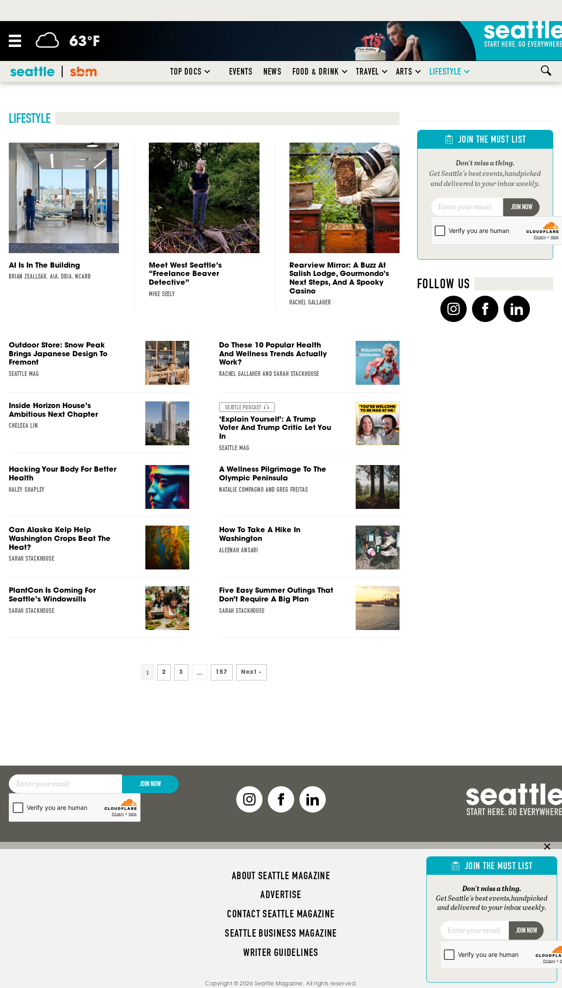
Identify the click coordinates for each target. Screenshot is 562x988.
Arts (404, 71)
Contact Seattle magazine (281, 914)
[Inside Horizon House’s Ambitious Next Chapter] (99, 427)
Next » (251, 672)
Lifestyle (445, 71)
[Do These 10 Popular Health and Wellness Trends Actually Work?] (309, 367)
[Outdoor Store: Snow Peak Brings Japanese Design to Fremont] (99, 367)
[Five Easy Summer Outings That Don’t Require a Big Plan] (309, 612)
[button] (207, 71)
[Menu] (15, 41)
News (272, 71)
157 (222, 672)
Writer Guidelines (281, 952)
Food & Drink (315, 71)
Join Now (521, 207)
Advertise (280, 894)
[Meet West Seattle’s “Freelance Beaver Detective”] (204, 222)
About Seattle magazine (281, 876)
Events (240, 71)
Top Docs (186, 71)
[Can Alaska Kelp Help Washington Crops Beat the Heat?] (99, 551)
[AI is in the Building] (64, 214)
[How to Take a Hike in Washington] (309, 551)
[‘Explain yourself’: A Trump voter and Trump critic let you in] (309, 429)
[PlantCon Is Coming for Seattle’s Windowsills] (99, 612)
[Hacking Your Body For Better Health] (99, 491)
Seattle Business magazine (281, 933)
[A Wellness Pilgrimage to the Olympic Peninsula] (309, 491)
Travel (367, 71)
